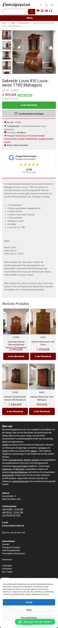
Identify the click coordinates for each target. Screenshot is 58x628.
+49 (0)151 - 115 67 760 (12, 512)
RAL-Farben (7, 572)
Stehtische (6, 469)
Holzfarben (7, 569)
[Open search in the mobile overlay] (19, 12)
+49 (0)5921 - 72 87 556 (12, 509)
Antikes (5, 445)
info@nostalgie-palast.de (13, 525)
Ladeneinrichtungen (20, 481)
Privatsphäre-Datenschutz (13, 553)
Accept (29, 602)
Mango (34, 451)
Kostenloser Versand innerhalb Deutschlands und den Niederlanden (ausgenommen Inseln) (28, 139)
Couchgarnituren (15, 460)
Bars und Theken (20, 466)
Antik (13, 23)
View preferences (29, 617)
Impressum (7, 559)
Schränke (42, 448)
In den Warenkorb (29, 105)
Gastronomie (8, 475)
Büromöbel (24, 23)
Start (4, 23)
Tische (5, 451)
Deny (29, 610)
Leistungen (7, 565)
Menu (30, 18)
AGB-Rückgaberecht (11, 550)
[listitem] (6, 35)
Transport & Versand (11, 547)
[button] (35, 622)
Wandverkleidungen (19, 472)
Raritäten (35, 460)
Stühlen (27, 460)
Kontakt (5, 544)
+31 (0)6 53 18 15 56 (11, 515)
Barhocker (19, 469)
